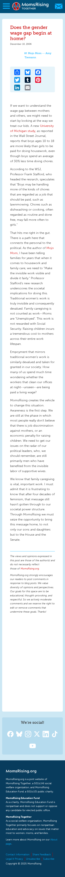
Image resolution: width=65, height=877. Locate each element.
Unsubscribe (33, 858)
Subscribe (48, 858)
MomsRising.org (30, 6)
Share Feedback (41, 854)
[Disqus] (32, 661)
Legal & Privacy (14, 858)
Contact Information (17, 854)
